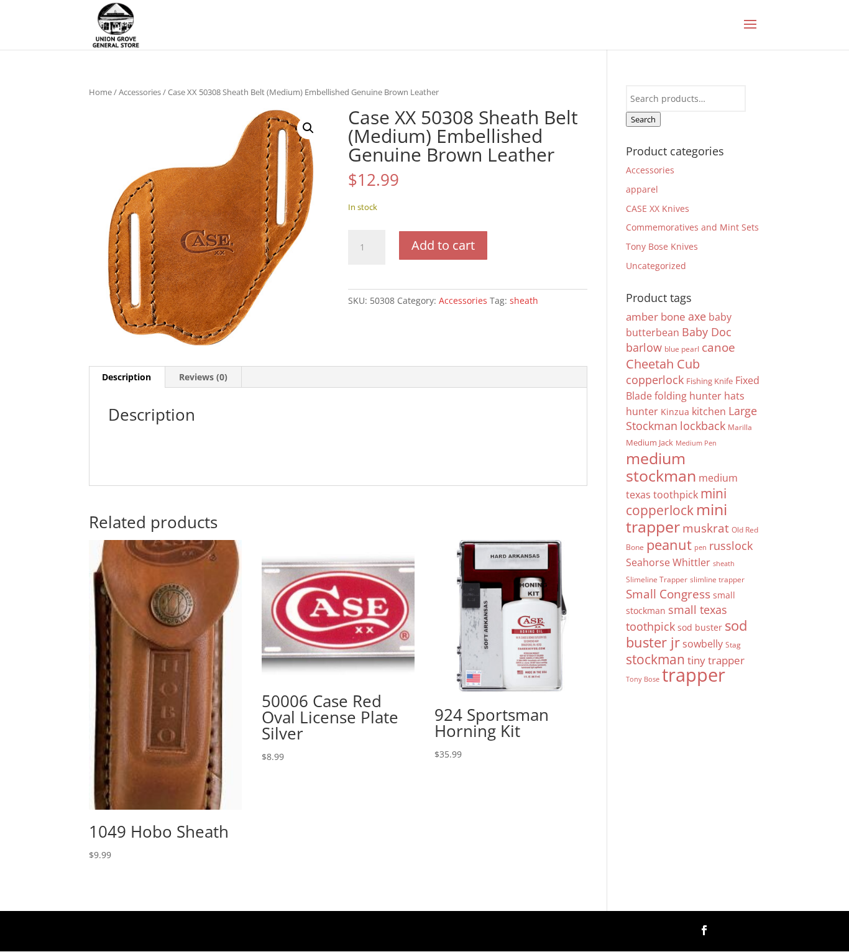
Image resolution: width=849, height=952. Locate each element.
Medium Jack (649, 442)
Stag (733, 644)
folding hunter (688, 396)
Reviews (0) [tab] (203, 377)
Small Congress (668, 593)
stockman (655, 659)
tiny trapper (716, 660)
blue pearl (681, 349)
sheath (524, 300)
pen (700, 547)
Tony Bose (642, 679)
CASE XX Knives (657, 208)
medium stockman (661, 467)
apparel (642, 189)
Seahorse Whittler (668, 562)
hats (734, 396)
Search (643, 119)
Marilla (740, 427)
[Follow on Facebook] (704, 930)
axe (697, 316)
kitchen (709, 411)
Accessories (140, 92)
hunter (642, 411)
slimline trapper (717, 579)
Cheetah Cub (663, 363)
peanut (669, 545)
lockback (702, 425)
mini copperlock (676, 501)
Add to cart (443, 245)
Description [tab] (126, 377)
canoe (718, 347)
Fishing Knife (709, 381)
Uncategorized (656, 266)
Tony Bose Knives (662, 246)
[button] (308, 128)
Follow (740, 929)
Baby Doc (707, 331)
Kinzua (675, 412)
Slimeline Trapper (656, 579)
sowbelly (702, 644)
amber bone (656, 316)
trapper (693, 674)
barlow (644, 347)
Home (100, 92)
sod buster (699, 627)
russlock (731, 545)
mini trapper (676, 518)
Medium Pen (696, 443)
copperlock (655, 379)
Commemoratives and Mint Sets (692, 227)
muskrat (705, 527)
